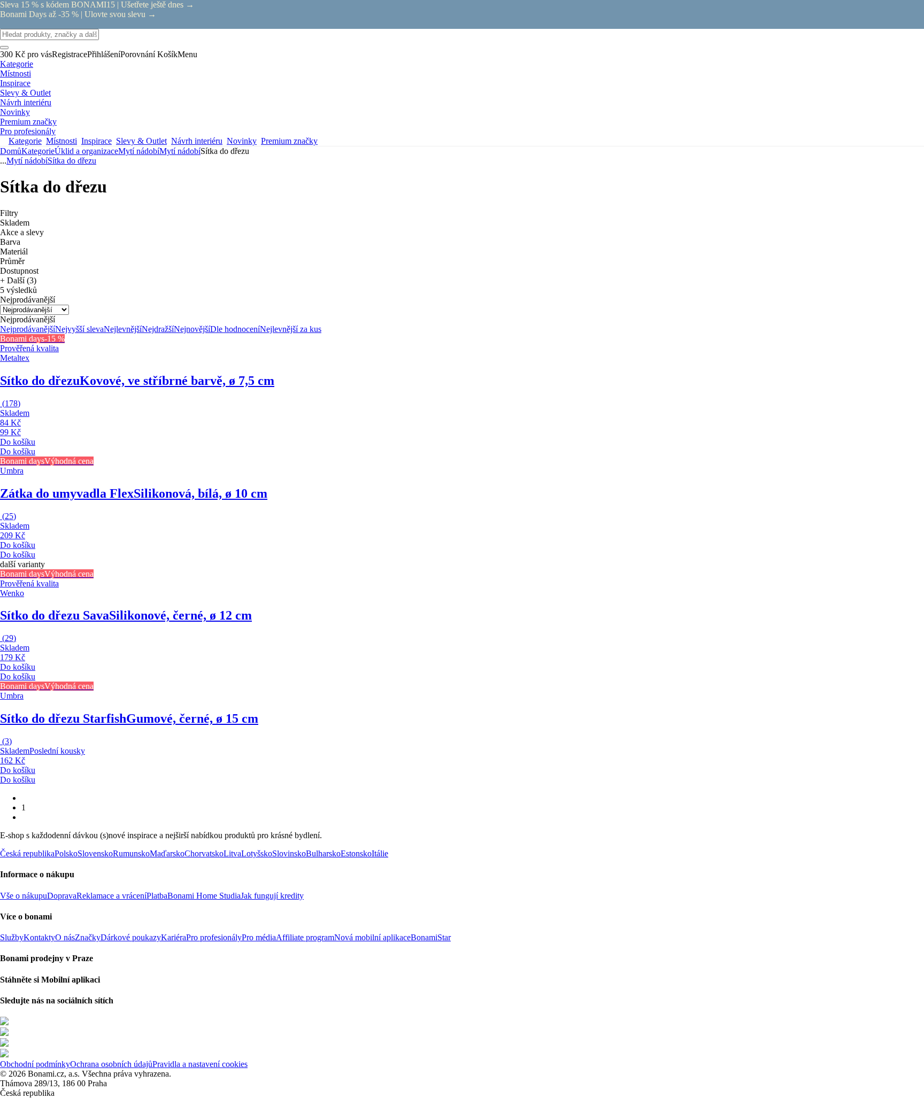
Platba (157, 895)
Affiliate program (305, 937)
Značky (88, 937)
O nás (65, 937)
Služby (12, 937)
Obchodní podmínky (35, 1064)
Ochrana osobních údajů (111, 1064)
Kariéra (173, 937)
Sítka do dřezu (72, 160)
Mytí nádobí (180, 151)
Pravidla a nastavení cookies (200, 1064)
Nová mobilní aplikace (372, 937)
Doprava (61, 895)
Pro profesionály (214, 937)
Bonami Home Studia (204, 895)
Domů (10, 151)
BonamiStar (431, 937)
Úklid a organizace (86, 151)
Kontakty (39, 937)
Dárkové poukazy (131, 937)
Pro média (259, 937)
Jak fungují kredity (272, 895)
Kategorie (38, 151)
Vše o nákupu (23, 895)
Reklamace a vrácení (111, 895)
